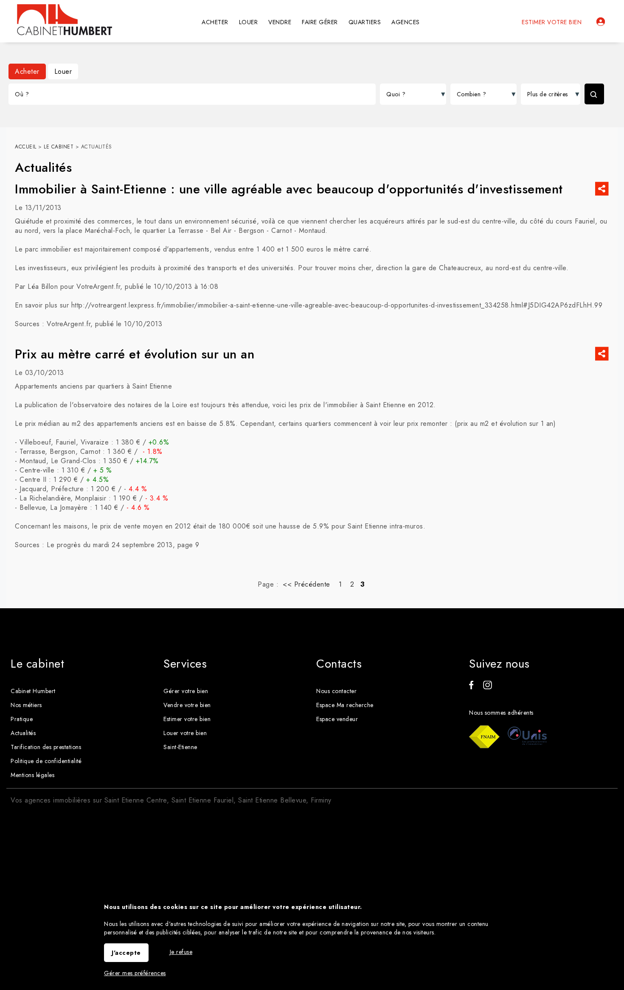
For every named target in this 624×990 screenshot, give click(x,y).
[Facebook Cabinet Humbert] (471, 687)
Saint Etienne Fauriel (202, 800)
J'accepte (126, 952)
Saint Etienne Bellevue (272, 800)
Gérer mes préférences (135, 973)
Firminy (321, 800)
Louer (63, 71)
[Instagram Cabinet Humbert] (487, 687)
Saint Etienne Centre (135, 800)
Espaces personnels (600, 21)
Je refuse (181, 952)
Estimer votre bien (552, 22)
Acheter (27, 71)
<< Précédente (306, 584)
